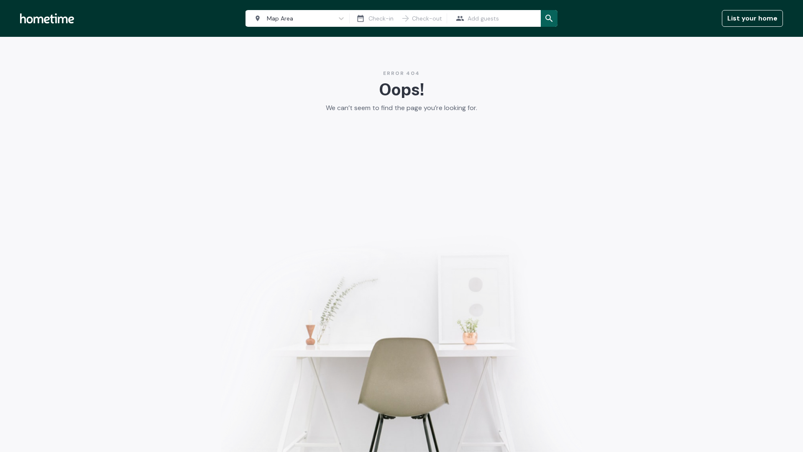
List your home (752, 18)
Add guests (483, 18)
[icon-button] (360, 18)
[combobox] (296, 18)
